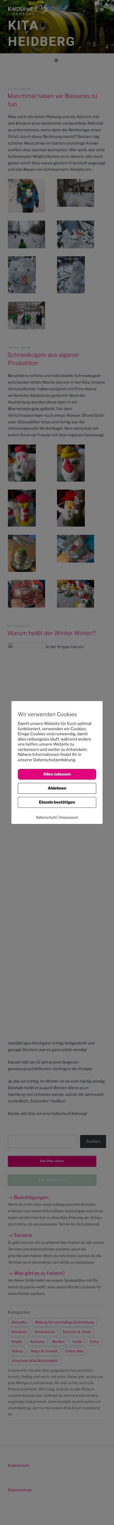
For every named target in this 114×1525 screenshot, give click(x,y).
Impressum (68, 817)
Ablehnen (57, 788)
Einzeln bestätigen (57, 802)
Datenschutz (46, 817)
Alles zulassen (57, 774)
